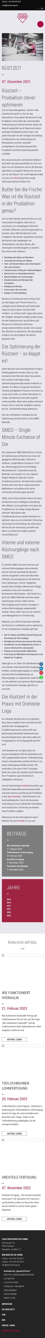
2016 (9, 902)
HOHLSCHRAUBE (10, 1294)
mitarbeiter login (10, 1331)
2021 (9, 909)
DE (38, 9)
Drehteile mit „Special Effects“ (16, 1271)
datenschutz (8, 1309)
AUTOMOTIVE (8, 1279)
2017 (9, 906)
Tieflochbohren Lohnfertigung (20, 852)
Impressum (7, 1304)
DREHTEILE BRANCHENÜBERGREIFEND (18, 1275)
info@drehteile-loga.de (10, 5)
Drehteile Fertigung (15, 859)
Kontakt (21, 820)
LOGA (15, 178)
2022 (9, 912)
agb (4, 1315)
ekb (3, 1320)
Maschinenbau (14, 796)
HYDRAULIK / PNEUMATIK (13, 1286)
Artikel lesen (14, 1039)
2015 (9, 899)
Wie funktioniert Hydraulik (18, 845)
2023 (9, 915)
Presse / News (8, 1325)
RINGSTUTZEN (9, 1298)
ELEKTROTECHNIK (10, 1282)
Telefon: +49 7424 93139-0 (11, 2)
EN (42, 9)
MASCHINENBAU (10, 1290)
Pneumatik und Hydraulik (17, 866)
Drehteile (26, 785)
